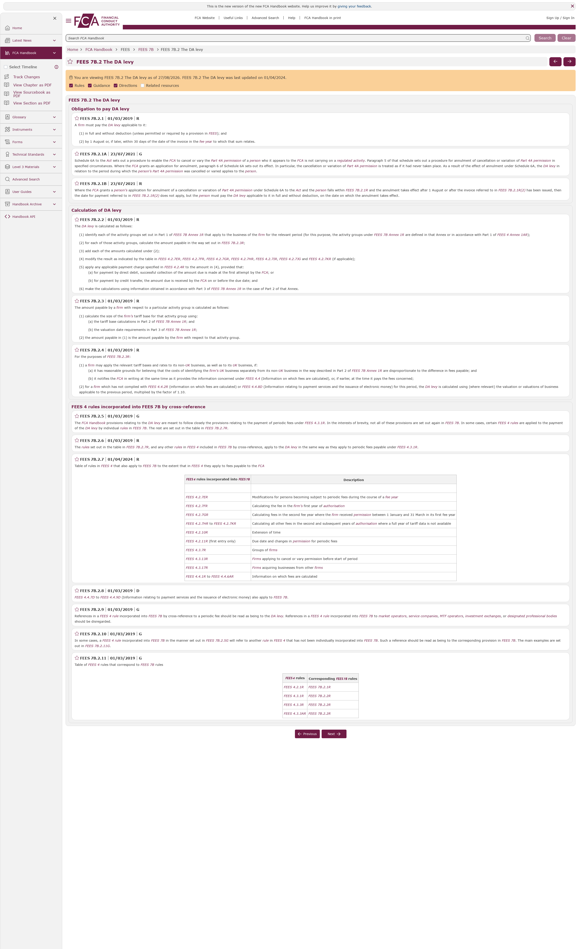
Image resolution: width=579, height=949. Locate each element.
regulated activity (351, 160)
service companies (423, 616)
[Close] (572, 6)
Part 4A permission (226, 160)
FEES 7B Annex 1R (188, 234)
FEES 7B (146, 49)
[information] (56, 67)
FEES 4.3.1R (315, 423)
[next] (569, 61)
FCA (172, 160)
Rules (79, 85)
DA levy (114, 125)
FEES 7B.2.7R (216, 428)
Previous (310, 734)
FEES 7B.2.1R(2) (511, 190)
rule (115, 616)
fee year (205, 141)
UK (187, 365)
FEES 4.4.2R (158, 386)
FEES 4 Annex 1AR (512, 234)
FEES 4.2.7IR (266, 259)
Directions (128, 85)
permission (362, 514)
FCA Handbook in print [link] (322, 18)
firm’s (128, 316)
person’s (145, 171)
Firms (256, 558)
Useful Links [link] (233, 18)
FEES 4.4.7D (85, 597)
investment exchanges (483, 616)
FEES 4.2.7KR (320, 259)
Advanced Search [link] (265, 18)
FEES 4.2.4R (174, 267)
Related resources (162, 85)
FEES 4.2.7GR (217, 259)
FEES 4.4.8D (252, 386)
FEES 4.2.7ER (169, 259)
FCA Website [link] (205, 18)
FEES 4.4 (253, 378)
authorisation (334, 506)
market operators (392, 616)
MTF (443, 616)
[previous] (555, 61)
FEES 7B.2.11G (97, 646)
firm (81, 125)
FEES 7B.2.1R (357, 190)
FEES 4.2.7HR (242, 259)
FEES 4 (503, 423)
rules (514, 423)
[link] (97, 21)
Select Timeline (23, 67)
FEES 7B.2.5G (217, 640)
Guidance (101, 85)
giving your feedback (354, 6)
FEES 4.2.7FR (193, 259)
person (255, 160)
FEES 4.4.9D (110, 597)
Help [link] (291, 18)
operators (455, 616)
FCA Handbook (99, 49)
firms (273, 550)
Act (109, 160)
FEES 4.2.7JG (290, 259)
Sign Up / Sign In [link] (560, 18)
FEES (125, 49)
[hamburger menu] (68, 21)
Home (72, 49)
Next (331, 734)
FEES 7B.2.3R (233, 242)
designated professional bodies (532, 616)
